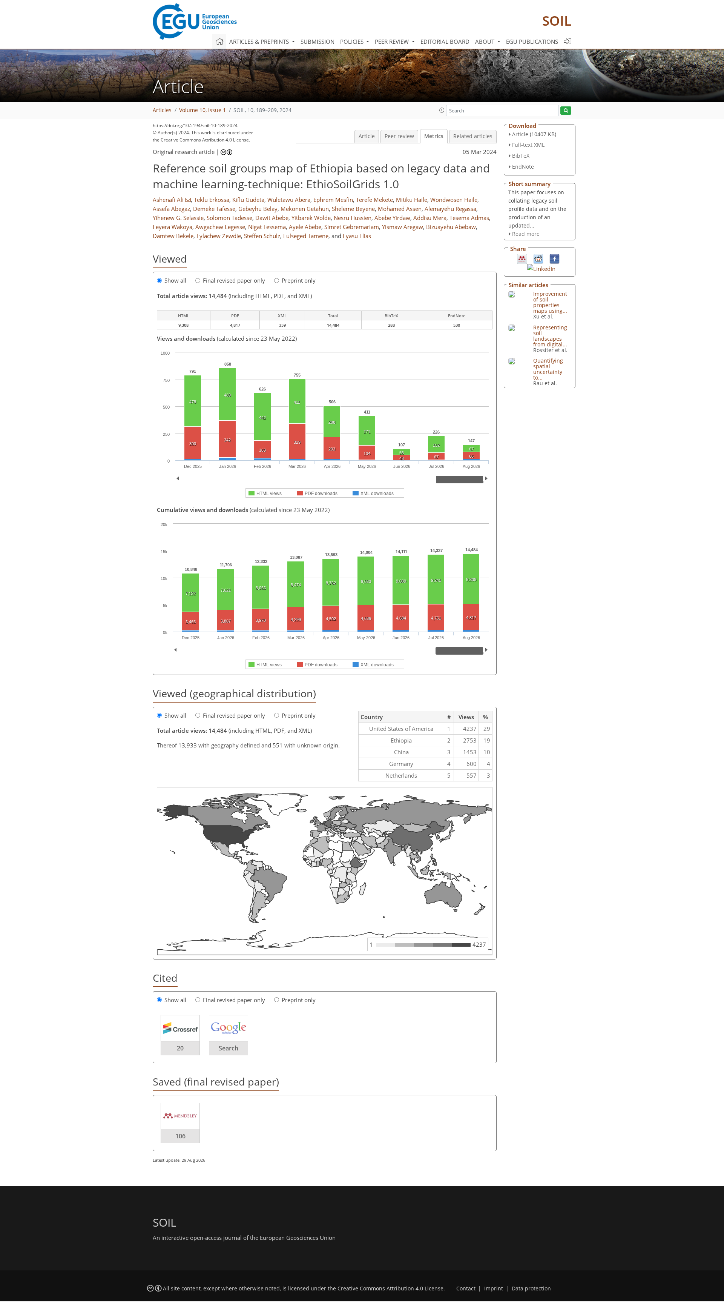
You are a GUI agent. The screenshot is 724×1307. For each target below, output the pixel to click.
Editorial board (444, 41)
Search (228, 1048)
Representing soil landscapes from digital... (550, 336)
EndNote (523, 166)
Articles (162, 110)
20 (180, 1048)
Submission (317, 41)
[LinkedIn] (541, 268)
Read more (526, 233)
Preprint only (299, 280)
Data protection (531, 1288)
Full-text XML (528, 144)
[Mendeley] (522, 258)
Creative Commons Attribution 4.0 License (390, 1288)
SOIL (556, 20)
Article (367, 136)
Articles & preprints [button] (259, 41)
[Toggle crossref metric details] (180, 1028)
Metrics (433, 136)
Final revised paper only (234, 280)
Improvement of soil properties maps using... (550, 302)
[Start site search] (565, 110)
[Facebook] (554, 258)
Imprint (493, 1288)
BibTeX (520, 155)
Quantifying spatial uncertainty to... (548, 369)
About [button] (485, 41)
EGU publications (532, 41)
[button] (442, 110)
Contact (466, 1288)
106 (180, 1136)
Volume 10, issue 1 (202, 110)
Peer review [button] (392, 41)
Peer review (399, 136)
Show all (175, 280)
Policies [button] (352, 41)
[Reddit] (538, 258)
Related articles (472, 136)
